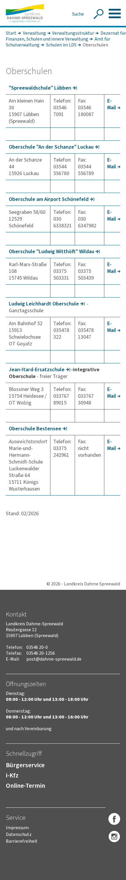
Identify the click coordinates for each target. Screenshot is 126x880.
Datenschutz (19, 834)
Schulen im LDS (61, 45)
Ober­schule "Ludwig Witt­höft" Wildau (51, 251)
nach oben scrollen (112, 874)
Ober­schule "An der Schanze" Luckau (51, 147)
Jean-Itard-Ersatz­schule (36, 369)
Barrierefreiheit (22, 841)
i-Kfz (12, 775)
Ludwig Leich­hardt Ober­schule (44, 304)
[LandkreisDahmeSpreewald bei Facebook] (114, 819)
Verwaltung (34, 33)
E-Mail (111, 104)
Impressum (17, 827)
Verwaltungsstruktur (73, 33)
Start (11, 33)
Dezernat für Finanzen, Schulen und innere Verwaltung (66, 36)
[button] (114, 13)
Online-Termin (25, 785)
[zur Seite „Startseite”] (25, 13)
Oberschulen (95, 45)
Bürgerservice (25, 765)
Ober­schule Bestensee (35, 428)
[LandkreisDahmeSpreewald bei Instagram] (114, 837)
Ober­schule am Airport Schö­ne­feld (48, 199)
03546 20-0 (37, 647)
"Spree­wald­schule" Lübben (40, 88)
